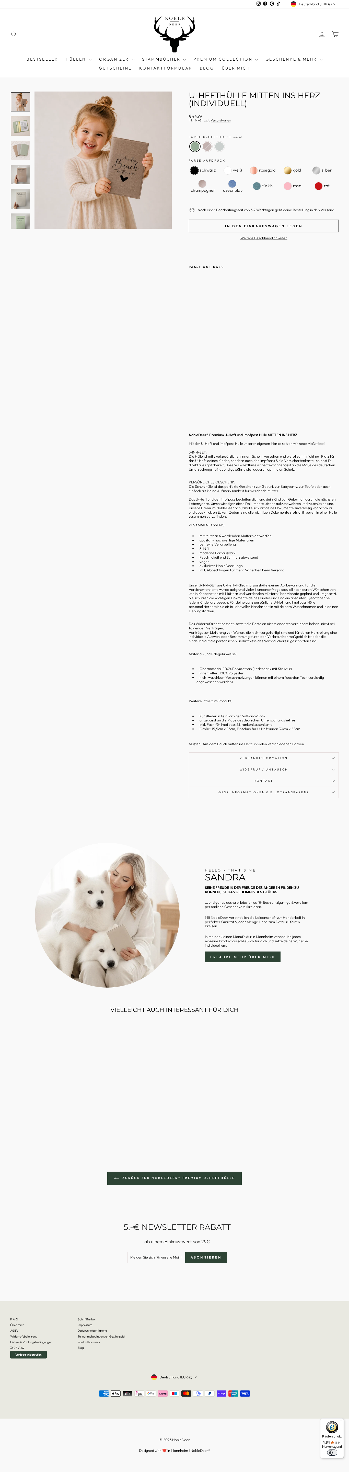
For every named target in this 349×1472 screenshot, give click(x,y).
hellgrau (219, 146)
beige (207, 146)
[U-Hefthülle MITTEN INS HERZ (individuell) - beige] (199, 410)
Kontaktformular (165, 68)
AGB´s (14, 1330)
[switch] (332, 1453)
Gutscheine (115, 68)
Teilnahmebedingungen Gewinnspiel (101, 1336)
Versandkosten (220, 120)
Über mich (236, 68)
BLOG (207, 68)
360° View (17, 1348)
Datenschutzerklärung (92, 1330)
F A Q (14, 1319)
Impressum (85, 1325)
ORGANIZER (115, 59)
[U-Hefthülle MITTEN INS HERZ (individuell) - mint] (192, 410)
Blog (81, 1348)
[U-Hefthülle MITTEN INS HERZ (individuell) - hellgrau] (206, 410)
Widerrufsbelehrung (23, 1336)
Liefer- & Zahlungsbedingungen (31, 1342)
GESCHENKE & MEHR (291, 59)
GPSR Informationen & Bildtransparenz (263, 792)
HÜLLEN (76, 59)
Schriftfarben (87, 1319)
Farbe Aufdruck (207, 160)
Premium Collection (223, 59)
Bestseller (42, 59)
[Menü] (341, 1421)
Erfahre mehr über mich (242, 957)
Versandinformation (264, 758)
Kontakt (263, 781)
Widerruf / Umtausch (264, 769)
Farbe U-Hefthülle (215, 137)
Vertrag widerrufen (28, 1354)
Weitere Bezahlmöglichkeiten (263, 238)
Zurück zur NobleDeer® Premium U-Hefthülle (178, 1178)
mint (195, 146)
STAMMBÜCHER (162, 59)
